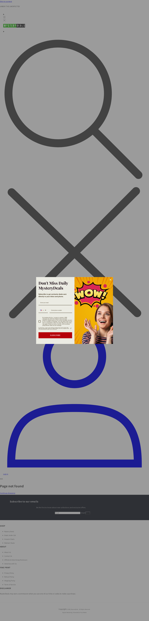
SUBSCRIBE (55, 335)
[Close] (110, 279)
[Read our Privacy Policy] (70, 328)
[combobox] (43, 310)
